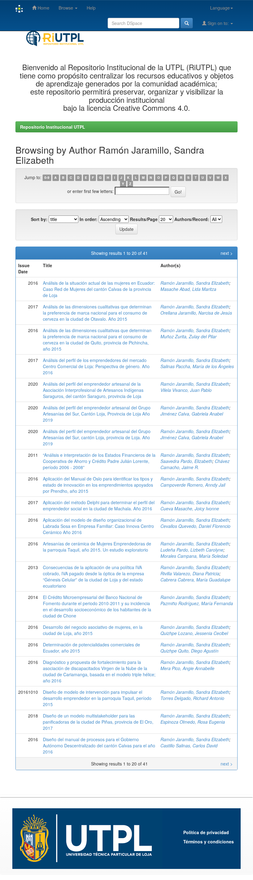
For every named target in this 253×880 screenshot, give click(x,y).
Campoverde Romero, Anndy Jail (192, 485)
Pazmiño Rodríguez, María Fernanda (196, 603)
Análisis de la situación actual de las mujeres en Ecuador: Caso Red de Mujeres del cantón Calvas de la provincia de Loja (99, 289)
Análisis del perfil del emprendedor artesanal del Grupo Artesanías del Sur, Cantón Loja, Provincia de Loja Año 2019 (97, 413)
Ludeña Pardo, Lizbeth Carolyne (191, 550)
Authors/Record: (191, 219)
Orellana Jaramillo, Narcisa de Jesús (196, 313)
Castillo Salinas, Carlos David (189, 745)
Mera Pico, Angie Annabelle (187, 668)
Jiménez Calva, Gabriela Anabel (191, 414)
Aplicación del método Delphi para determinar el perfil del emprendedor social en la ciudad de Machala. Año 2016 (99, 505)
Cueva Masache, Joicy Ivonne (189, 508)
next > (227, 253)
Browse (66, 8)
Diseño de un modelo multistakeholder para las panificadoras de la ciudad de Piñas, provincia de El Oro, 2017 (98, 722)
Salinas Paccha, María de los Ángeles (197, 366)
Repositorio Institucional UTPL (52, 127)
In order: (88, 219)
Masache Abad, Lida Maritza (188, 289)
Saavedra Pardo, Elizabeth (186, 461)
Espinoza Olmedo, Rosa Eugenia (192, 722)
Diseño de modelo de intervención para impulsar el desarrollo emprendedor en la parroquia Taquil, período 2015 (97, 698)
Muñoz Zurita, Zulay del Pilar (188, 336)
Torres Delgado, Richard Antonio (192, 698)
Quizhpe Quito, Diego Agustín (189, 651)
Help (91, 8)
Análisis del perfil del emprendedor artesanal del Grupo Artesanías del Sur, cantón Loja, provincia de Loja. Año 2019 (97, 437)
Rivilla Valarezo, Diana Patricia (189, 573)
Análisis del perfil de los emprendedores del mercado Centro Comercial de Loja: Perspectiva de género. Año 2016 (96, 366)
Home (42, 8)
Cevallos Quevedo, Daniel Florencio (195, 526)
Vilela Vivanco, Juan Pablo (186, 390)
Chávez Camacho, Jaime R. (195, 464)
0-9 (46, 177)
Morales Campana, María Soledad (194, 556)
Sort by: (39, 219)
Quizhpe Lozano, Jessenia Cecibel (194, 633)
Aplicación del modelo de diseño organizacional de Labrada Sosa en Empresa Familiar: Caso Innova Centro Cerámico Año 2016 (98, 526)
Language (220, 8)
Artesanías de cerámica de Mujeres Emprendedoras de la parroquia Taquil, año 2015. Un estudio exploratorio (97, 546)
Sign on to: (218, 23)
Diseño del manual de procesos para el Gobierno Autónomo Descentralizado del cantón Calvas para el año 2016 (99, 745)
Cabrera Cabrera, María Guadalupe (195, 580)
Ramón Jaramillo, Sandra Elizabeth (194, 283)
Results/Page (144, 219)
